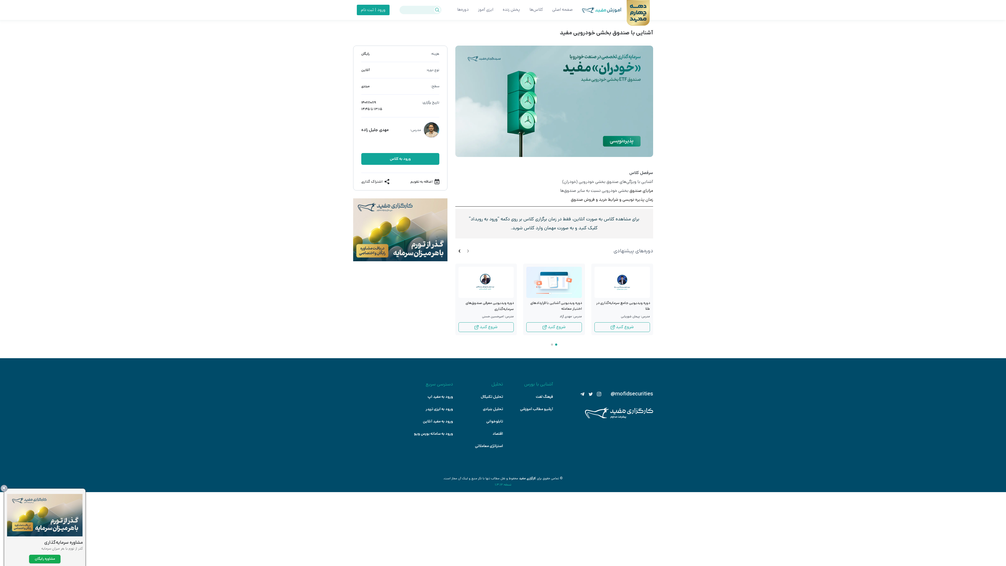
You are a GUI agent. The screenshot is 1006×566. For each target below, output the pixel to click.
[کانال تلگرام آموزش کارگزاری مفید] (582, 394)
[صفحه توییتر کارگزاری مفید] (591, 394)
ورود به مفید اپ (440, 396)
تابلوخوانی (494, 421)
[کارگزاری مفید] (619, 417)
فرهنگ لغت (544, 396)
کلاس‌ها (536, 10)
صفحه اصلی (562, 10)
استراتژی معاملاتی (489, 446)
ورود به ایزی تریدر (439, 409)
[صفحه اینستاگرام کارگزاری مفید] (599, 394)
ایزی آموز (485, 10)
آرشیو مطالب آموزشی (536, 409)
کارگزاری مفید (527, 478)
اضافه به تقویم (422, 181)
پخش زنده (511, 10)
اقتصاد (498, 433)
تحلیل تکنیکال (492, 396)
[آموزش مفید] (597, 10)
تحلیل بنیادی (493, 409)
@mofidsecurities (632, 394)
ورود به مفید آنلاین (438, 421)
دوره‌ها (463, 10)
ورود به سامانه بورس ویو (433, 433)
